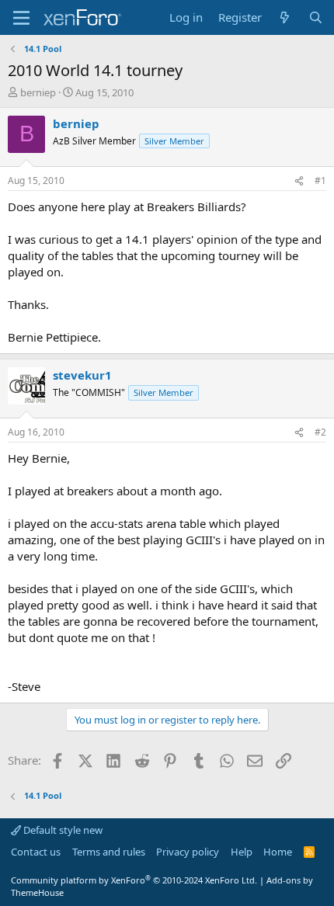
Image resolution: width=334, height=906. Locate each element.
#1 (320, 180)
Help (241, 852)
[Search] (316, 17)
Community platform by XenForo (134, 880)
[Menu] (21, 17)
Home (277, 852)
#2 (320, 432)
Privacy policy (187, 852)
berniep (38, 92)
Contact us (36, 852)
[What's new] (285, 17)
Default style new (62, 830)
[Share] (299, 181)
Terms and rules (108, 852)
